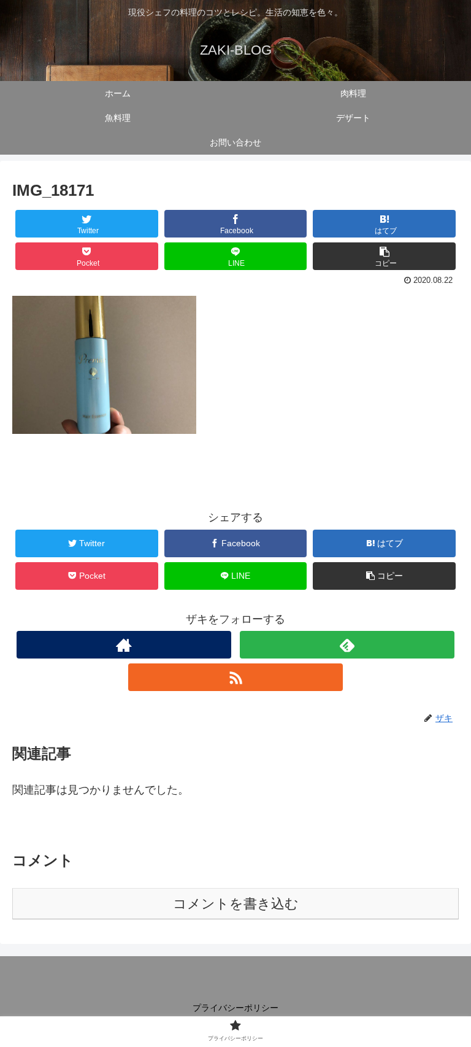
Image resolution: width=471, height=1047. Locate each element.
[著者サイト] (124, 645)
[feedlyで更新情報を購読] (347, 645)
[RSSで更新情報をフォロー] (235, 677)
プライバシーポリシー (235, 1008)
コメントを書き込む (236, 903)
